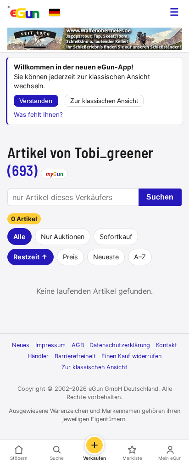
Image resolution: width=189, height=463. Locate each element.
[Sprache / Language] (54, 12)
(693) (22, 170)
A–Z (140, 257)
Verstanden (35, 100)
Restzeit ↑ (30, 257)
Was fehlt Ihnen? (38, 114)
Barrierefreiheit (75, 356)
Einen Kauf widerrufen (131, 356)
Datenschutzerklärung (119, 345)
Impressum (50, 345)
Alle (19, 236)
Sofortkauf (116, 236)
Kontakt (166, 345)
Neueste (106, 257)
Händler (38, 356)
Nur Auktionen (62, 236)
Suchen (159, 197)
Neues (20, 345)
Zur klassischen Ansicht (104, 100)
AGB (78, 345)
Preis (70, 257)
